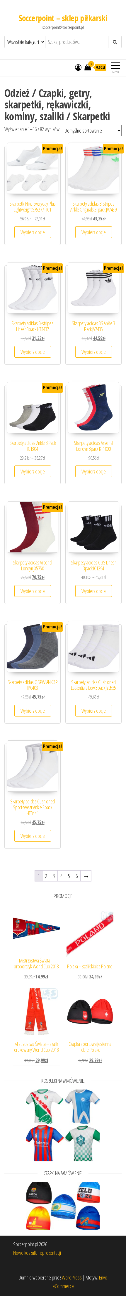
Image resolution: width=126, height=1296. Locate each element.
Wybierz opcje (33, 232)
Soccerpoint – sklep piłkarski (63, 18)
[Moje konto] (78, 67)
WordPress (72, 1277)
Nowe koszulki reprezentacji (37, 1252)
